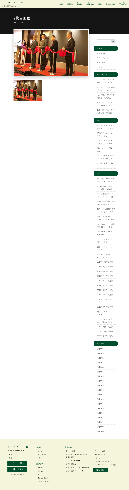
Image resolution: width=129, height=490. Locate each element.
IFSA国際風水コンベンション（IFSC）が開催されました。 (105, 195)
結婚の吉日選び (42, 478)
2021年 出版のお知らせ (105, 164)
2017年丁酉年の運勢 (105, 271)
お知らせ (69, 3)
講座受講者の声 (100, 454)
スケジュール (104, 58)
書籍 (100, 3)
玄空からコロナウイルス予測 (105, 248)
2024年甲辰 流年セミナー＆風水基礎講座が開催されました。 (105, 188)
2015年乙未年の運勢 (105, 281)
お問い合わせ (123, 3)
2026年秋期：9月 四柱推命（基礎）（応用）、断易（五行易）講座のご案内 (106, 81)
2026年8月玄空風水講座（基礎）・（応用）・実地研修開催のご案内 (106, 89)
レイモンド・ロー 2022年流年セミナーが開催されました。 (105, 218)
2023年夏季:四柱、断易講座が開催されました (106, 203)
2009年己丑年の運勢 (105, 332)
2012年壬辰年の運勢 (105, 295)
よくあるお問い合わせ (102, 461)
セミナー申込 (110, 3)
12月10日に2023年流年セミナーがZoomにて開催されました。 (106, 210)
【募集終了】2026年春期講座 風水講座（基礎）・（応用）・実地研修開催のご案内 (105, 96)
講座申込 (100, 470)
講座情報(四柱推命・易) (74, 460)
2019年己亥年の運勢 (105, 262)
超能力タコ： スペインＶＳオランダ (105, 313)
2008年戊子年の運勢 (105, 336)
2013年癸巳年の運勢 (105, 290)
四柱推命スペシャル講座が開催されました (105, 225)
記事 (100, 67)
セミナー (102, 63)
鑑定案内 (90, 3)
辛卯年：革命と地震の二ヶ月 (105, 301)
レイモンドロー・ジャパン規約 (105, 465)
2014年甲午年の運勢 (105, 285)
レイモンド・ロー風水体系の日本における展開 (78, 456)
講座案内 (79, 3)
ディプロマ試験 (100, 451)
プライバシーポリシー (16, 475)
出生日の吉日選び (43, 481)
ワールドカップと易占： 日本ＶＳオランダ (105, 321)
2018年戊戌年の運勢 (105, 267)
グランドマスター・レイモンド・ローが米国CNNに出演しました (105, 142)
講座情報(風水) (71, 464)
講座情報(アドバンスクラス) (75, 471)
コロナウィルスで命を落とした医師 (105, 240)
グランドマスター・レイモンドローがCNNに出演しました (106, 127)
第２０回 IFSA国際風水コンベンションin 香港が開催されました (106, 180)
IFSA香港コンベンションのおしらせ (105, 134)
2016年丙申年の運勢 (105, 276)
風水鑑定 (40, 468)
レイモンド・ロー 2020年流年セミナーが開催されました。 (105, 256)
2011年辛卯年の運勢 (105, 307)
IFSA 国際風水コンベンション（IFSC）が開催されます (105, 157)
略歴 (61, 3)
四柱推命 (40, 471)
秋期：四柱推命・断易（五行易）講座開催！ (105, 111)
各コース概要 (70, 451)
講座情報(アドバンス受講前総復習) (78, 467)
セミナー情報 (42, 454)
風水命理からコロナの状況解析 (105, 233)
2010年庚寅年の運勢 (105, 327)
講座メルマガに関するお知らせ (105, 149)
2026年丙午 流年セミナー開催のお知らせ (105, 104)
